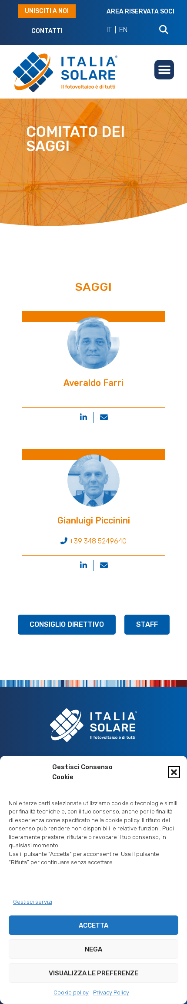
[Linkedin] (83, 417)
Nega (93, 949)
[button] (174, 772)
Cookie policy (71, 992)
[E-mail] (104, 417)
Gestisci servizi (32, 902)
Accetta (93, 925)
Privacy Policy (111, 992)
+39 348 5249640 (97, 541)
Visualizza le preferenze (93, 973)
